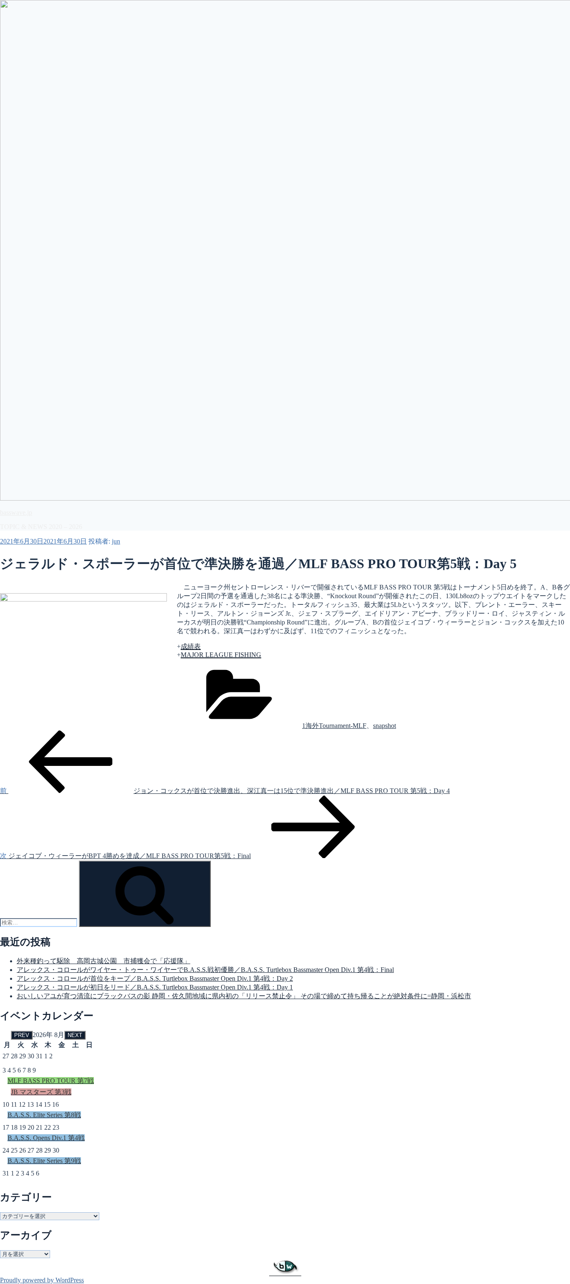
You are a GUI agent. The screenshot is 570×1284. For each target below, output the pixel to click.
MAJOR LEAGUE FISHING (221, 654)
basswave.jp (16, 512)
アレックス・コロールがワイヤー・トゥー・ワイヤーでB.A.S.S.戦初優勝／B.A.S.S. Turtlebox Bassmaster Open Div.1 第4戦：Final (205, 969)
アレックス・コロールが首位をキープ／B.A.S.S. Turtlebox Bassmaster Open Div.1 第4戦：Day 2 (155, 978)
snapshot (384, 725)
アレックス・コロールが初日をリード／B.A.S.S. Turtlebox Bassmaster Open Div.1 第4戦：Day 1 (155, 987)
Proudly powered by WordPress (42, 1280)
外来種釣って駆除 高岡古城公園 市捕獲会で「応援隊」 (103, 960)
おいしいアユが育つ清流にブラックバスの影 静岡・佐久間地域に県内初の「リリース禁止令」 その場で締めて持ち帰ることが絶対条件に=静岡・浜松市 (244, 996)
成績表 (191, 646)
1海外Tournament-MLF (334, 725)
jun (116, 541)
